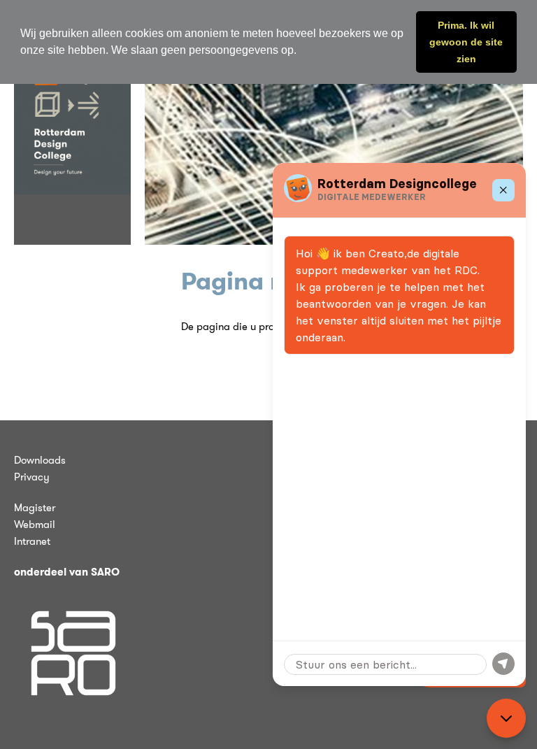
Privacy (32, 477)
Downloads (40, 460)
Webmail (34, 524)
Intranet (32, 541)
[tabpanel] (334, 140)
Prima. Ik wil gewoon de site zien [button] (466, 42)
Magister (34, 507)
